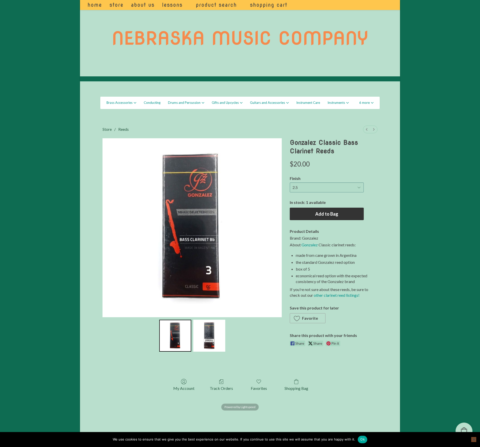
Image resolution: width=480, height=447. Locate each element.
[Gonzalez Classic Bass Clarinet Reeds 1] (209, 336)
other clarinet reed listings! (337, 295)
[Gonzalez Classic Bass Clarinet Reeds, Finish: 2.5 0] (175, 336)
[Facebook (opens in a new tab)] (379, 5)
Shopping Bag (296, 388)
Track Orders (221, 388)
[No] (473, 439)
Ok (362, 439)
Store (107, 129)
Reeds (123, 129)
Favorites (259, 388)
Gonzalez (310, 244)
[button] (366, 103)
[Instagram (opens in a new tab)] (386, 5)
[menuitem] (366, 129)
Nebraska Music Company (240, 38)
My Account (183, 388)
